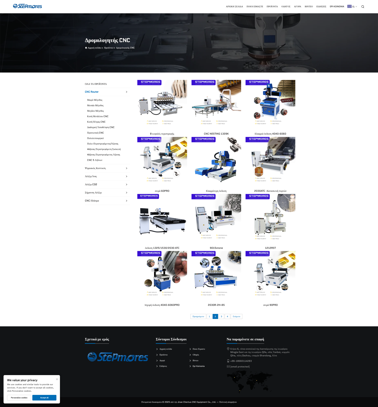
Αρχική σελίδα (234, 6)
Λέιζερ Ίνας (91, 176)
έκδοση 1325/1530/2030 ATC (162, 248)
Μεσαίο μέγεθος (95, 105)
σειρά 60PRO (162, 191)
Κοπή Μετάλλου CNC (98, 116)
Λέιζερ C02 (91, 184)
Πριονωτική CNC (95, 132)
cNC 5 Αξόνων (94, 160)
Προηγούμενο (198, 316)
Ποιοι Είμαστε (255, 6)
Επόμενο (236, 316)
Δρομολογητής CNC (125, 47)
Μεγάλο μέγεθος (95, 110)
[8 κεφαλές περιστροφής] (162, 104)
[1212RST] (270, 218)
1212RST (270, 248)
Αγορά (162, 360)
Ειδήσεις (321, 6)
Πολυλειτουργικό (95, 138)
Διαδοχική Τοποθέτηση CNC (101, 127)
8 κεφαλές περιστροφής (162, 133)
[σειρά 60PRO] (162, 161)
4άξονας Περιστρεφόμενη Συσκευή (104, 149)
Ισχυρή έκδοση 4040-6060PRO (162, 305)
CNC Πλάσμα (92, 200)
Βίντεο (309, 6)
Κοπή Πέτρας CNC (96, 121)
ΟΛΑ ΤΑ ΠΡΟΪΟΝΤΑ (96, 84)
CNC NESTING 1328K (216, 133)
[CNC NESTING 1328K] (216, 104)
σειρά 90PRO (270, 305)
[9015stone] (216, 218)
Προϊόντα (272, 6)
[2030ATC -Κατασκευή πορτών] (270, 161)
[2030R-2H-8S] (216, 275)
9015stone (216, 248)
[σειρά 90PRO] (270, 275)
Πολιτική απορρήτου (228, 401)
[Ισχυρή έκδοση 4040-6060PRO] (162, 275)
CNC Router (92, 92)
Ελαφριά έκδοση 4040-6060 (270, 133)
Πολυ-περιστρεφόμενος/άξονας (102, 143)
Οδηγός (285, 6)
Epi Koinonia (337, 6)
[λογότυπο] (118, 358)
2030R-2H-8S (216, 305)
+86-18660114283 (241, 361)
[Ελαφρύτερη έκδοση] (216, 161)
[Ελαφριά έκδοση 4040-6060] (270, 104)
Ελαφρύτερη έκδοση (216, 191)
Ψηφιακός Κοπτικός (95, 168)
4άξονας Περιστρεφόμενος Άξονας (103, 154)
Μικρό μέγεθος (94, 100)
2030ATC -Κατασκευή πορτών (270, 191)
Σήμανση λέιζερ (93, 192)
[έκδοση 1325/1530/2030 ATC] (162, 218)
